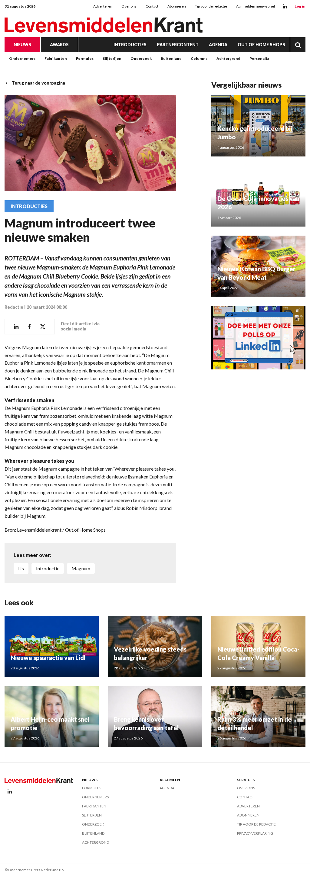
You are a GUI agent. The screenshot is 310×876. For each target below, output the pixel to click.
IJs (21, 568)
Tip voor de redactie (211, 6)
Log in (300, 6)
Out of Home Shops (261, 44)
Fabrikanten (56, 58)
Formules (85, 58)
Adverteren (102, 6)
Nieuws (22, 44)
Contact (152, 6)
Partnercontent (178, 44)
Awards (59, 44)
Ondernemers (22, 58)
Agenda (218, 44)
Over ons (129, 6)
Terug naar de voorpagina (38, 82)
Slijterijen (112, 58)
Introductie (47, 568)
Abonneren (176, 6)
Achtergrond (228, 58)
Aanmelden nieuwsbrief (255, 6)
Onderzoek (141, 58)
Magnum (80, 568)
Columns (199, 58)
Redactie (14, 307)
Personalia (259, 58)
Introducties (130, 44)
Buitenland (171, 58)
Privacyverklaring (255, 833)
